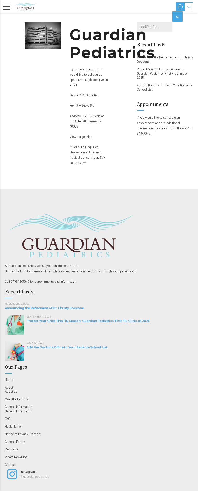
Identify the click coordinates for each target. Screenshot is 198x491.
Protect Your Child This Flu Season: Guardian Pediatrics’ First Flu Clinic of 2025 (162, 73)
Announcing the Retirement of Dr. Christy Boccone (44, 308)
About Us (11, 391)
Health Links (13, 426)
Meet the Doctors (16, 399)
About (9, 387)
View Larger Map (81, 137)
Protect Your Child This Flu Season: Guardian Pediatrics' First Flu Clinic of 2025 (88, 321)
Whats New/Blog (16, 457)
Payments (11, 449)
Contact (10, 465)
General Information (18, 407)
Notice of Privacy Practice (22, 434)
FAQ (7, 419)
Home (9, 380)
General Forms (15, 442)
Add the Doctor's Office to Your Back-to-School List (67, 347)
